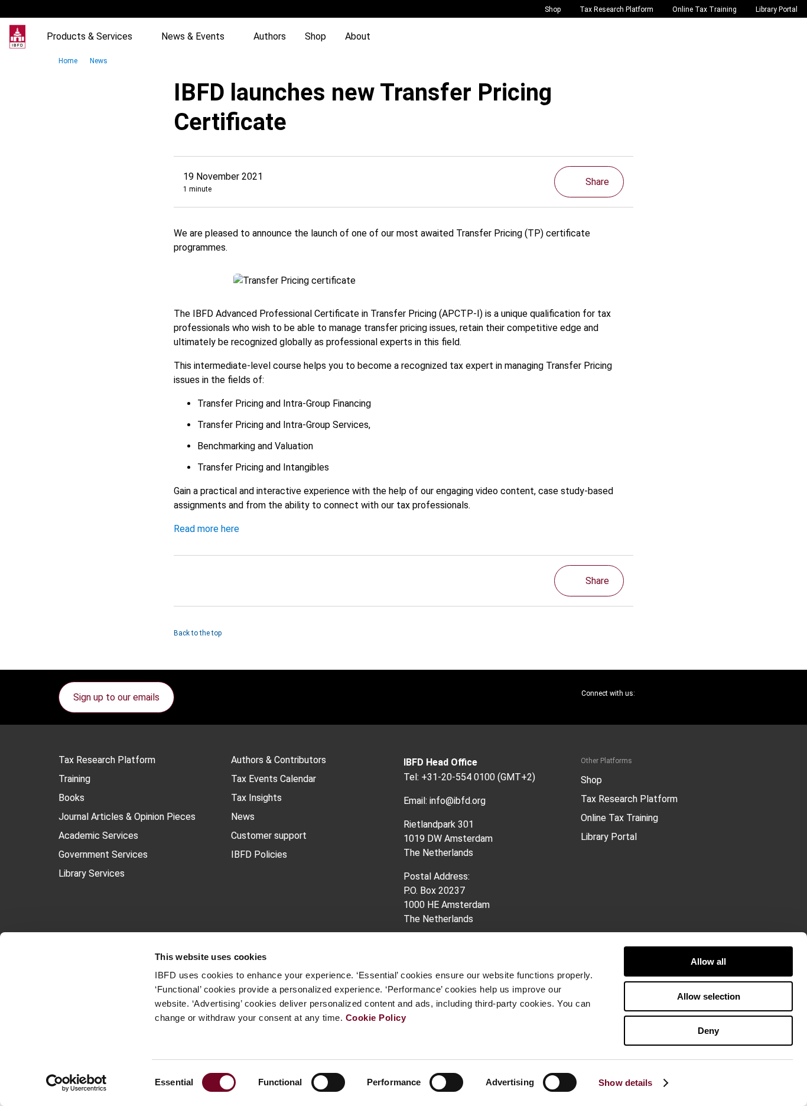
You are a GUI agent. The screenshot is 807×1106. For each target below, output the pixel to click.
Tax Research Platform (616, 9)
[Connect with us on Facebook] (739, 693)
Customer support (269, 836)
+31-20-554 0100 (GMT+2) (478, 777)
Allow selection (708, 996)
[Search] (738, 36)
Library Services (91, 873)
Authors (269, 36)
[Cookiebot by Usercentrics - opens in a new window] (76, 1083)
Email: (415, 800)
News (99, 61)
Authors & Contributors (278, 760)
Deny (708, 1031)
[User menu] (786, 36)
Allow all (708, 961)
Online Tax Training (704, 9)
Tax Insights (256, 798)
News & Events (192, 36)
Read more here (206, 528)
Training (74, 779)
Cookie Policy (376, 1018)
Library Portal (777, 9)
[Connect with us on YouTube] (710, 693)
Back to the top (198, 633)
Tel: (411, 777)
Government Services (103, 854)
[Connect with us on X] (654, 693)
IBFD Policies (259, 854)
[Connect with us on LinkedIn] (682, 693)
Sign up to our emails (116, 697)
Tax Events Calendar (273, 779)
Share (597, 181)
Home (67, 61)
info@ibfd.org (457, 800)
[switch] (328, 1082)
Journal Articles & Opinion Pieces (127, 817)
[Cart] (762, 36)
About (357, 36)
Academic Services (98, 836)
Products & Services (89, 36)
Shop (553, 9)
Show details (625, 1083)
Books (71, 798)
